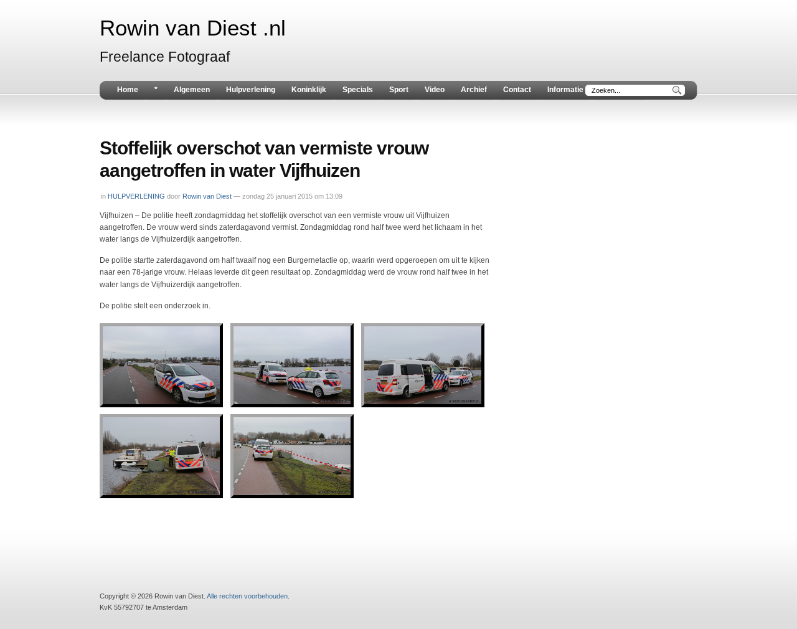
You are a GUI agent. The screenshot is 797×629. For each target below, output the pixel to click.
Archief (474, 89)
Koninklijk (308, 89)
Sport (398, 89)
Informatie (565, 89)
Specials (357, 89)
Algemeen (192, 89)
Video (435, 89)
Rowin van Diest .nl (193, 28)
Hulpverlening (250, 89)
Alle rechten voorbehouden (247, 596)
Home (127, 89)
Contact (517, 89)
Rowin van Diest (207, 196)
